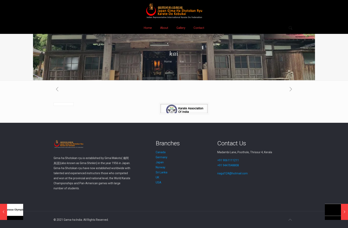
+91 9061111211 (228, 160)
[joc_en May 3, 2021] (11, 212)
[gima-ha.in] (174, 11)
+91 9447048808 (228, 165)
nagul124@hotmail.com (232, 173)
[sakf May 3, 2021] (336, 212)
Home (168, 61)
